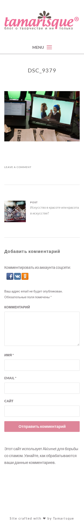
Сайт (8, 401)
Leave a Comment (17, 167)
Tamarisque (63, 518)
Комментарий (17, 307)
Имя (9, 355)
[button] (10, 278)
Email (10, 378)
